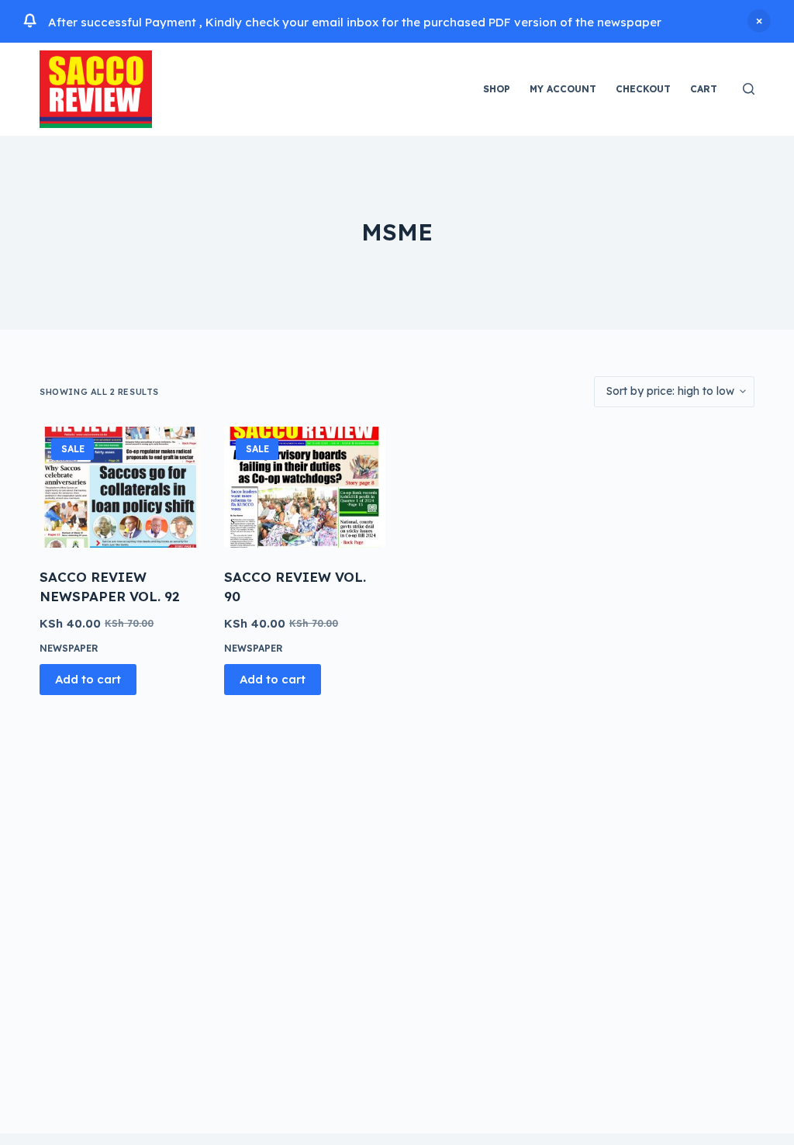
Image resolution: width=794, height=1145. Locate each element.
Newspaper (69, 648)
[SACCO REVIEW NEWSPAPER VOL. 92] (120, 487)
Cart (703, 89)
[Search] (748, 89)
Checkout (643, 89)
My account (563, 89)
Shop (496, 89)
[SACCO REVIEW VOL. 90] (304, 487)
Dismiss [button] (759, 21)
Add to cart (88, 679)
